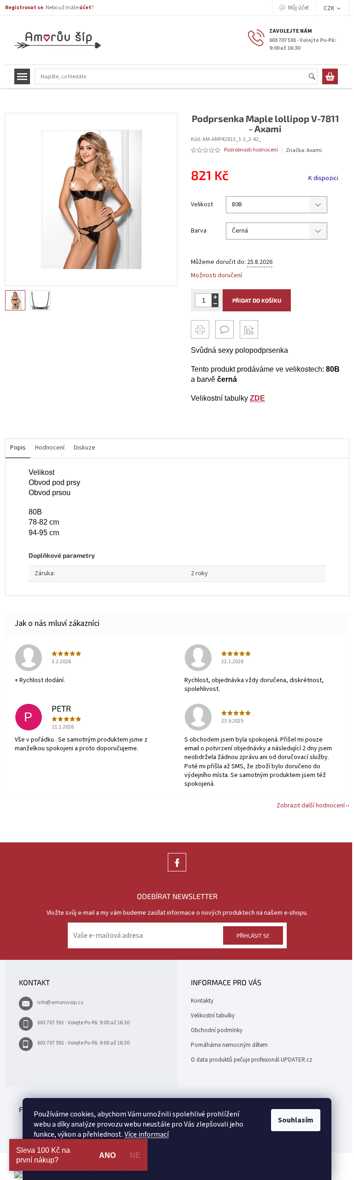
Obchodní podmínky (216, 1030)
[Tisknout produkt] (200, 329)
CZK (330, 8)
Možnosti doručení (216, 275)
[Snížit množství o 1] (215, 303)
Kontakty (202, 1001)
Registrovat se (24, 8)
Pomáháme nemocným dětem (229, 1045)
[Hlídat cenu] (249, 329)
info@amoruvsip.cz (60, 1002)
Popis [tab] (18, 447)
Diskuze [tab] (84, 447)
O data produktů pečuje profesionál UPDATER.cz (251, 1060)
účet (85, 8)
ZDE (257, 398)
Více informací (146, 1134)
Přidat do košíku (256, 300)
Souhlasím (295, 1120)
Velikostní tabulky (213, 1015)
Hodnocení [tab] (50, 447)
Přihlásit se (253, 935)
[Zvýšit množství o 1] (215, 296)
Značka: (304, 150)
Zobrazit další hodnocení (311, 805)
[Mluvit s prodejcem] (224, 329)
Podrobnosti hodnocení (251, 150)
